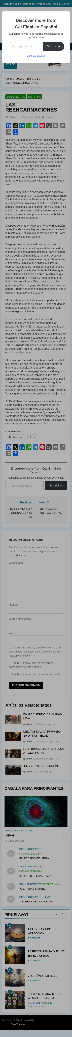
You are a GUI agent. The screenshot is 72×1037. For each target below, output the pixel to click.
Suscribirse (53, 46)
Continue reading (36, 55)
